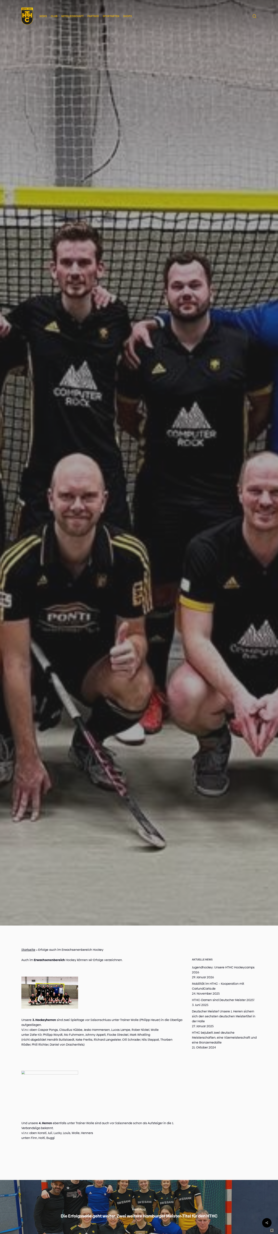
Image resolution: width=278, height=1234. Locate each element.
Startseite (28, 950)
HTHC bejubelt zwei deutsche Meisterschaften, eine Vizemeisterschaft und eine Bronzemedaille (224, 1037)
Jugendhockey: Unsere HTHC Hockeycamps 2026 (223, 969)
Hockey (139, 496)
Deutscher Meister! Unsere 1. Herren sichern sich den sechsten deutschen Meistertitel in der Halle (223, 1016)
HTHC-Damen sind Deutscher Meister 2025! (223, 1000)
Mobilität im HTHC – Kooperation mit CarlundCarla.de (218, 986)
